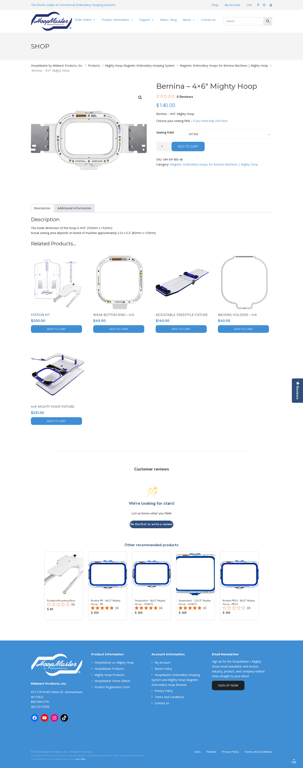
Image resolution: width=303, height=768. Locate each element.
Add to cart (188, 146)
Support (144, 20)
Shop (214, 5)
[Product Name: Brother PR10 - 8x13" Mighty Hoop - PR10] (239, 585)
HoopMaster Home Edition (112, 681)
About (187, 20)
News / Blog (168, 20)
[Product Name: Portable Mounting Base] (63, 585)
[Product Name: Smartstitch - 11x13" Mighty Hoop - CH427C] (195, 585)
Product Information (115, 20)
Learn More (80, 759)
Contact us (208, 20)
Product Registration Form (112, 687)
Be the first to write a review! (151, 524)
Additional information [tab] (74, 208)
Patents (211, 752)
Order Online (83, 20)
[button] (140, 97)
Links (197, 752)
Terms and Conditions (169, 697)
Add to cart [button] (56, 329)
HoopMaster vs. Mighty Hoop (114, 662)
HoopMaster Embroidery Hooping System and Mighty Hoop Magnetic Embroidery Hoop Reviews (176, 680)
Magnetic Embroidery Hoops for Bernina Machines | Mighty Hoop (214, 164)
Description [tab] (42, 208)
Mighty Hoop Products (109, 675)
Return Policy (163, 669)
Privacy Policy (164, 691)
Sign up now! (228, 685)
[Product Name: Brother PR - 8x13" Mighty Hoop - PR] (107, 585)
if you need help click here (210, 121)
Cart (249, 5)
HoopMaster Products (109, 669)
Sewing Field (165, 132)
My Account (232, 5)
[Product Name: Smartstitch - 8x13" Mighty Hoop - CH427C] (151, 585)
